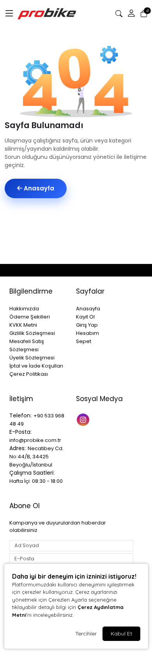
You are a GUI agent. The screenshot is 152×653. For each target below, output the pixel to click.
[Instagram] (84, 419)
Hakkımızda (24, 308)
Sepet (83, 341)
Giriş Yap (87, 325)
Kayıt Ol (85, 316)
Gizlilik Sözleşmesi (32, 333)
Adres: (17, 448)
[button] (9, 13)
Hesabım (87, 333)
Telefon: (20, 415)
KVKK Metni (23, 325)
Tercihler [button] (86, 633)
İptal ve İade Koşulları (36, 366)
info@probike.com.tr (35, 440)
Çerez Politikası (28, 374)
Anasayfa (38, 188)
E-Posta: (20, 432)
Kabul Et (121, 633)
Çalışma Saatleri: (32, 473)
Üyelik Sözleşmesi (32, 357)
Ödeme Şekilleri (29, 316)
